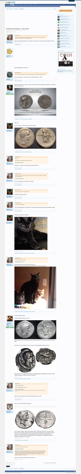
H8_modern (16, 438)
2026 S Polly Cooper (63, 46)
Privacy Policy (73, 472)
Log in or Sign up (18, 67)
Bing (23, 378)
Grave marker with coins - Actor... (65, 24)
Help (69, 471)
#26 (55, 183)
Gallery (22, 4)
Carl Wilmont (16, 378)
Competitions (17, 4)
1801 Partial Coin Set (63, 32)
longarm (61, 22)
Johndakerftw (20, 253)
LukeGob (16, 44)
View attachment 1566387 (19, 389)
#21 (55, 42)
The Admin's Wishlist (60, 71)
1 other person (30, 253)
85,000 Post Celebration (63, 35)
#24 (55, 150)
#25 (55, 167)
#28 (55, 209)
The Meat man (9, 92)
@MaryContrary (22, 315)
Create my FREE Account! (66, 10)
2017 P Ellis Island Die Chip (64, 29)
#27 (55, 196)
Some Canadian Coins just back (64, 43)
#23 (55, 117)
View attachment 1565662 (19, 162)
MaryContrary (20, 30)
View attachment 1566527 (19, 448)
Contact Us (66, 471)
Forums (12, 4)
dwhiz (61, 41)
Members (35, 4)
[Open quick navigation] (73, 468)
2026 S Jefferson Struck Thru (64, 40)
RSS (74, 471)
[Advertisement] (31, 19)
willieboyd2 (61, 25)
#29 (55, 251)
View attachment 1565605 (19, 178)
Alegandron (16, 399)
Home (8, 4)
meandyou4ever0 (62, 30)
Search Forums (8, 6)
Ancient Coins (12, 30)
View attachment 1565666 (19, 261)
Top (73, 471)
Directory (30, 4)
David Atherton (9, 130)
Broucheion (16, 253)
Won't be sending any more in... (64, 21)
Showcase (26, 4)
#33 (55, 438)
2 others (27, 378)
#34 (55, 459)
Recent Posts (14, 6)
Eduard (61, 33)
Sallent (61, 38)
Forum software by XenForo (13, 472)
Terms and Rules (68, 472)
